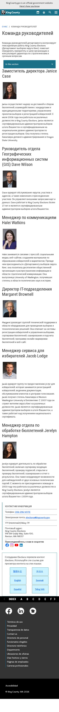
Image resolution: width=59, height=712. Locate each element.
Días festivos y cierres (17, 658)
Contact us (12, 634)
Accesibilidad (11, 685)
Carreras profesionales (17, 665)
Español (17, 589)
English (17, 580)
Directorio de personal (17, 638)
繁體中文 (17, 571)
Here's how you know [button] (29, 6)
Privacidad (12, 626)
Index (12, 599)
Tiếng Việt (39, 589)
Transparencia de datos (18, 630)
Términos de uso (15, 622)
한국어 (39, 571)
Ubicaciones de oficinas (18, 654)
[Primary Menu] (56, 12)
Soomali (39, 580)
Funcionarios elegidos (17, 642)
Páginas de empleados (17, 661)
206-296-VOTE (22, 512)
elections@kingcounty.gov (38, 517)
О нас (5, 27)
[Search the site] (50, 12)
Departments (13, 649)
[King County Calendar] (38, 12)
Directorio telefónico (17, 645)
